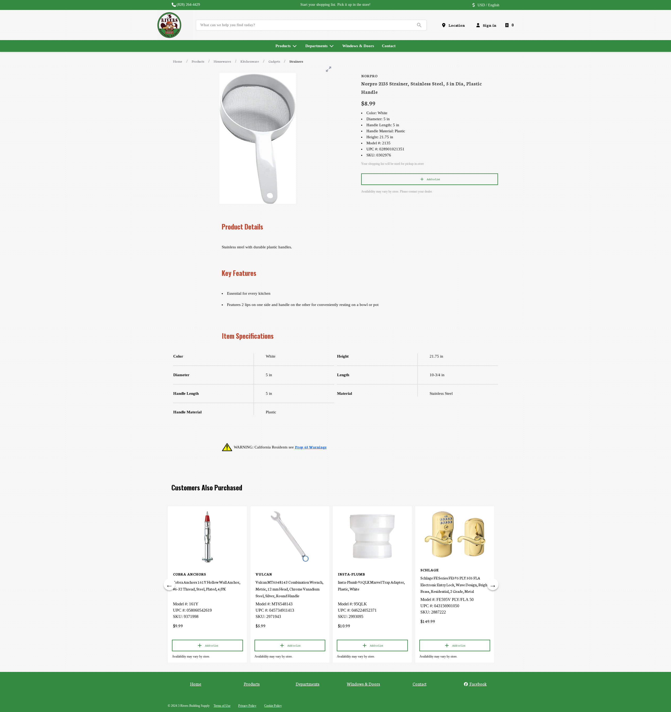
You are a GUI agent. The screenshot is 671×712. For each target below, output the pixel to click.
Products (198, 61)
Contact (419, 684)
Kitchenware (249, 61)
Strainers (296, 61)
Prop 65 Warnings (311, 447)
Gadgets (274, 61)
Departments (308, 684)
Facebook (478, 684)
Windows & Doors (363, 684)
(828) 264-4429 (188, 5)
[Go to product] (207, 536)
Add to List (433, 179)
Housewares (222, 61)
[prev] (169, 584)
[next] (493, 584)
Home (177, 61)
